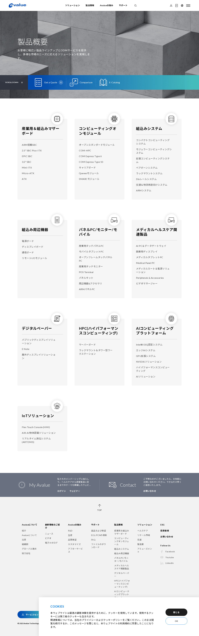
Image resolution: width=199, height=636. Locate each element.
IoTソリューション (38, 415)
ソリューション (72, 5)
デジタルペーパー (37, 328)
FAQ (93, 539)
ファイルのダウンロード (98, 545)
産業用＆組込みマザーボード (121, 532)
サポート (123, 5)
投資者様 (164, 530)
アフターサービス (75, 550)
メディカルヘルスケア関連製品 (121, 567)
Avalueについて (29, 524)
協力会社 (26, 553)
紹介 (24, 530)
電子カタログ (51, 542)
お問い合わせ (149, 491)
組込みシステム (149, 128)
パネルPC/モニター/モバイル (121, 559)
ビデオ (48, 538)
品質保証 (72, 539)
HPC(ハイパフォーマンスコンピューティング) (122, 583)
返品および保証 (98, 530)
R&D (70, 530)
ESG (162, 524)
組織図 (25, 544)
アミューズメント (144, 550)
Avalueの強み (106, 5)
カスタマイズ (74, 544)
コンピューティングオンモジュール (121, 541)
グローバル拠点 (29, 548)
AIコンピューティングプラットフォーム (121, 594)
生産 (70, 535)
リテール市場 (143, 535)
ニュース (49, 533)
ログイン (61, 491)
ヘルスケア (142, 530)
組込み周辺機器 (35, 229)
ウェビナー (74, 491)
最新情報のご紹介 (52, 526)
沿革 (24, 539)
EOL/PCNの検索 (99, 535)
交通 (139, 539)
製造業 (140, 544)
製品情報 (90, 5)
